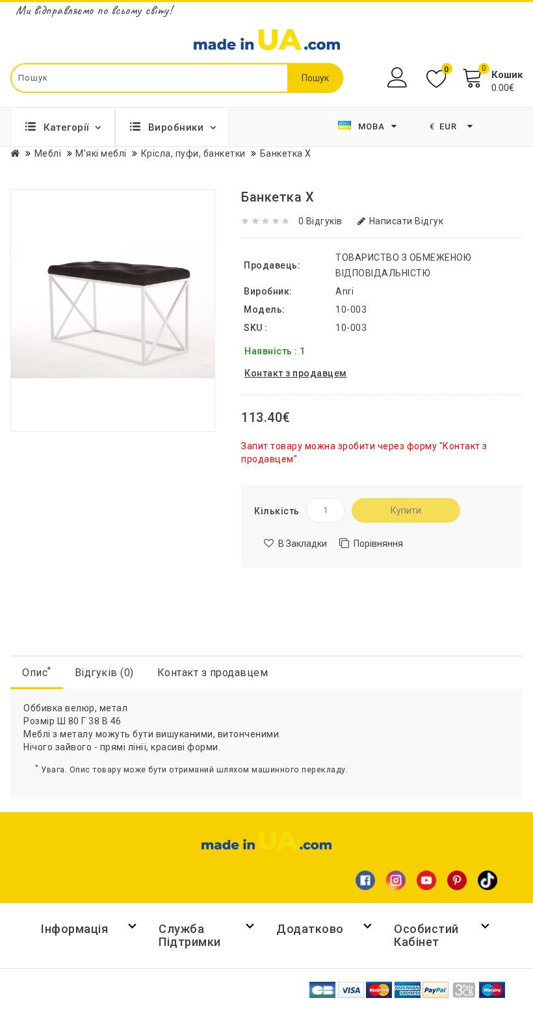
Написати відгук (406, 221)
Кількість (277, 511)
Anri (344, 291)
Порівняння (378, 543)
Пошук (315, 78)
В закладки (302, 543)
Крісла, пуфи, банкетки (193, 153)
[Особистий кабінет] (398, 77)
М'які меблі (101, 153)
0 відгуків (320, 221)
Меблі (48, 153)
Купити (406, 510)
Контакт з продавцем (212, 672)
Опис (36, 672)
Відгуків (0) (104, 672)
